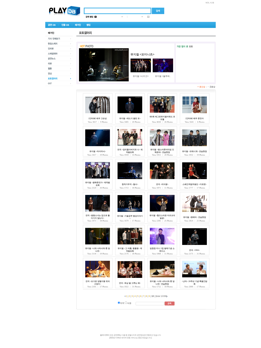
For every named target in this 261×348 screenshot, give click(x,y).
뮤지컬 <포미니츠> (142, 54)
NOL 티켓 (210, 3)
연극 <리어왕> (162, 184)
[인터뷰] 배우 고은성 (98, 118)
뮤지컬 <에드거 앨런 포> (130, 118)
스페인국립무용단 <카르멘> (195, 184)
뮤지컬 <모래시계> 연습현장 (194, 151)
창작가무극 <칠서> (130, 184)
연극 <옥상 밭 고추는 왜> (130, 283)
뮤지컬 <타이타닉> (97, 151)
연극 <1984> (194, 250)
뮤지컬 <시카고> (141, 76)
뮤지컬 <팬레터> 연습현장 (194, 217)
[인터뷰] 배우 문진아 (195, 118)
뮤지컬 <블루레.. (163, 76)
